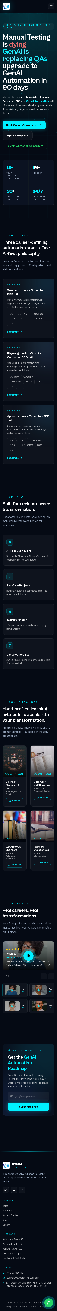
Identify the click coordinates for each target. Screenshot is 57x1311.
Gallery (6, 1224)
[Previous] (44, 976)
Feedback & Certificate (14, 1258)
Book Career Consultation (22, 125)
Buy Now (16, 800)
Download (16, 865)
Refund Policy (46, 1306)
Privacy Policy (11, 1306)
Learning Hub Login (12, 1253)
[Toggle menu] (51, 6)
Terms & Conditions (28, 1306)
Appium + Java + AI (12, 1248)
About (6, 1220)
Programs (7, 1210)
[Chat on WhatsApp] (48, 1302)
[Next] (51, 976)
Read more (13, 331)
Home (5, 1206)
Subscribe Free (28, 1106)
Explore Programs (17, 135)
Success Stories (10, 1215)
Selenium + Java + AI (13, 1239)
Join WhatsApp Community (26, 145)
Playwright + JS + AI (13, 1244)
